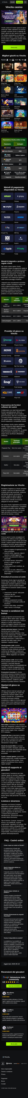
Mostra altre (14, 1044)
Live (10, 59)
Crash (16, 59)
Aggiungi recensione (14, 986)
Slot (23, 59)
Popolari (3, 59)
